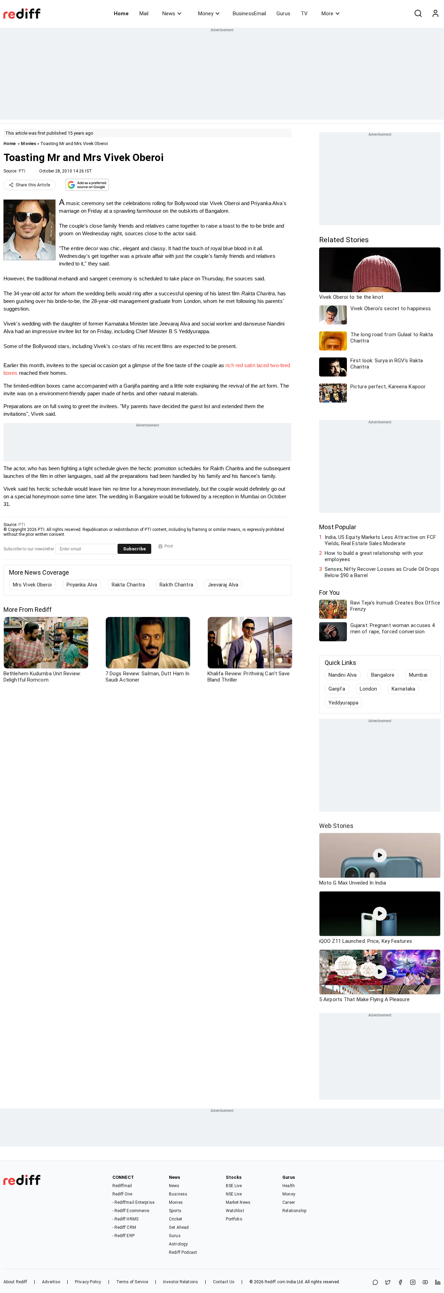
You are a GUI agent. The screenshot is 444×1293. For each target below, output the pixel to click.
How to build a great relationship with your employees (374, 556)
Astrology (178, 1244)
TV (304, 13)
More (327, 13)
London (368, 689)
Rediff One (122, 1194)
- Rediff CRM (124, 1227)
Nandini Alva (342, 675)
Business (178, 1194)
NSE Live (234, 1194)
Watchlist (235, 1210)
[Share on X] (388, 1282)
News (168, 13)
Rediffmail (122, 1185)
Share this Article (33, 185)
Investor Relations (180, 1281)
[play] (380, 855)
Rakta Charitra (128, 585)
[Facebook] (400, 1282)
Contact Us (223, 1281)
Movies (28, 143)
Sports (175, 1210)
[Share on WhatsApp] (375, 1282)
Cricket (175, 1219)
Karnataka (403, 689)
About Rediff (15, 1281)
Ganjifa (336, 689)
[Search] (418, 13)
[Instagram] (413, 1282)
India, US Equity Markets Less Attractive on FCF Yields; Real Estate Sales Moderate (380, 540)
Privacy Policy (88, 1281)
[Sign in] (435, 13)
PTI (22, 171)
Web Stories (336, 825)
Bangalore (382, 675)
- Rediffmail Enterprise (133, 1202)
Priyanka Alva (82, 585)
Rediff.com (275, 1281)
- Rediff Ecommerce (131, 1210)
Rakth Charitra (176, 585)
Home (121, 13)
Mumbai (418, 675)
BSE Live (234, 1185)
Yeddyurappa (343, 703)
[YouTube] (425, 1282)
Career (288, 1202)
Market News (238, 1202)
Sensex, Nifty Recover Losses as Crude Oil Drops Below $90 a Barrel (382, 572)
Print (168, 546)
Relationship (294, 1210)
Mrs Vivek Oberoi (32, 585)
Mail (143, 13)
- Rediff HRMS (125, 1219)
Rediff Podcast (183, 1252)
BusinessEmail (249, 13)
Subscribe (134, 548)
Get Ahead (179, 1227)
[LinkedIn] (438, 1282)
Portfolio (234, 1219)
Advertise (51, 1281)
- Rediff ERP (123, 1235)
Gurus (283, 13)
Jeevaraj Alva (223, 585)
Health (288, 1185)
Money (205, 13)
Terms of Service (132, 1281)
